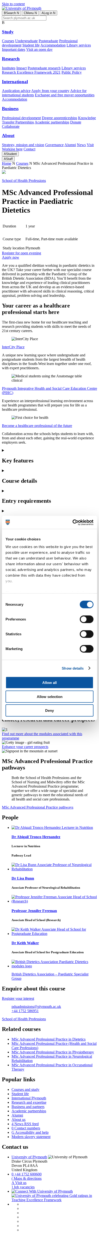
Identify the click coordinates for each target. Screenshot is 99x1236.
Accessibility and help (30, 1132)
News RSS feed (25, 1124)
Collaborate (10, 126)
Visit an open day (39, 49)
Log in (48, 13)
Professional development (21, 118)
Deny (49, 710)
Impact (21, 68)
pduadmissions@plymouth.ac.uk (36, 1007)
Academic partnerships (52, 122)
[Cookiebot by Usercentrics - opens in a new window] (72, 522)
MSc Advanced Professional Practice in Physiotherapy (53, 1052)
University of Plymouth (29, 1157)
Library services (79, 45)
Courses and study (25, 1089)
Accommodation (53, 45)
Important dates (13, 49)
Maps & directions (27, 1178)
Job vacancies (23, 1187)
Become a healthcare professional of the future (37, 426)
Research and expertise (29, 1102)
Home (6, 163)
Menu (30, 13)
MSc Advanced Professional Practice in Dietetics (49, 1039)
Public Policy (72, 72)
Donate (75, 122)
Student (10, 154)
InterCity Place (13, 347)
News (81, 145)
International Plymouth (29, 1098)
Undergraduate (26, 41)
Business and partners (28, 1107)
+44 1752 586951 (25, 1011)
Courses (8, 41)
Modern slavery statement (31, 1137)
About (8, 135)
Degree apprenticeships (59, 118)
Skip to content (13, 4)
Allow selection (49, 696)
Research (11, 58)
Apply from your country (50, 91)
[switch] (86, 619)
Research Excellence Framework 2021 (31, 72)
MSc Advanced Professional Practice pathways (37, 807)
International (15, 81)
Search (11, 13)
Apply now (10, 257)
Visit (90, 145)
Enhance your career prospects (25, 747)
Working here (12, 149)
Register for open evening (21, 253)
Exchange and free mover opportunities (64, 95)
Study (8, 31)
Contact (29, 149)
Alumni (70, 145)
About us (18, 1120)
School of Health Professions (24, 181)
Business (10, 108)
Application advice (16, 91)
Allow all (49, 683)
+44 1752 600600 (27, 1174)
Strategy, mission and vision (23, 145)
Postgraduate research (44, 68)
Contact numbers (26, 1128)
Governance (54, 145)
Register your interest (18, 998)
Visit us (19, 1183)
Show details (73, 668)
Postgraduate (48, 41)
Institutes (8, 68)
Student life (31, 45)
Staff (8, 159)
